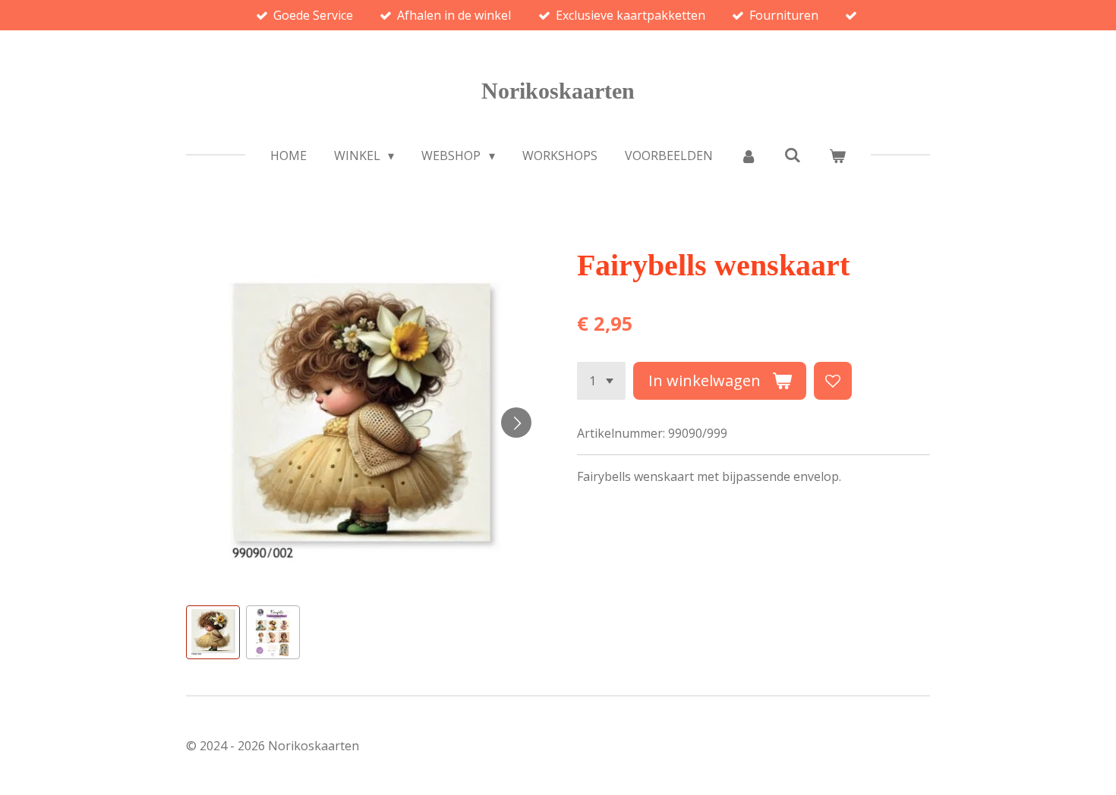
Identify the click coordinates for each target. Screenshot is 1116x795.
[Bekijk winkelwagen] (837, 155)
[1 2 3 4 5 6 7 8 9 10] (601, 381)
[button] (213, 632)
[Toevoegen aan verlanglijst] (833, 381)
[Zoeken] (792, 155)
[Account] (748, 155)
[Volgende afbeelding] (516, 422)
